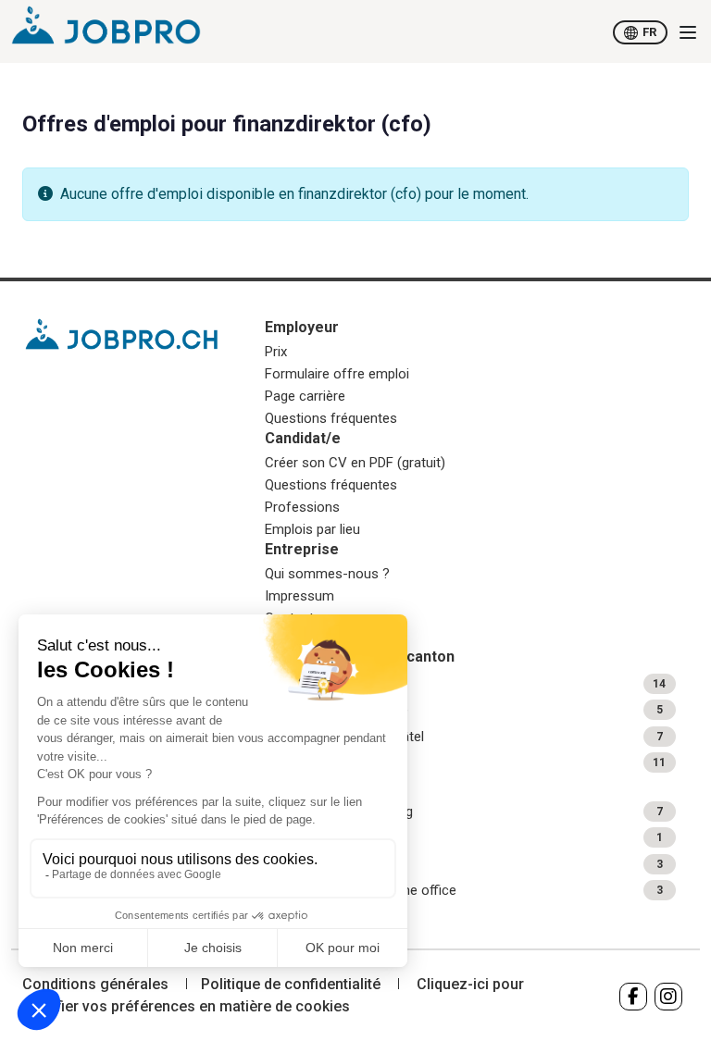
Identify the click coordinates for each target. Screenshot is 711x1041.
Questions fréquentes (331, 418)
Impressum (299, 596)
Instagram (668, 996)
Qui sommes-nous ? (327, 573)
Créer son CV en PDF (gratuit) (355, 462)
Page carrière (305, 396)
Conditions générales (95, 984)
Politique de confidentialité (290, 984)
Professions (302, 507)
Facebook (633, 996)
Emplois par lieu (312, 529)
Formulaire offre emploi (337, 374)
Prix (276, 351)
